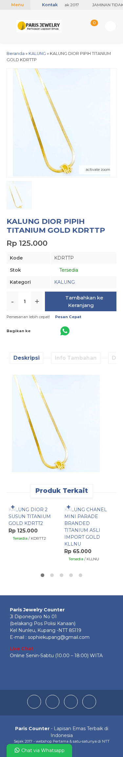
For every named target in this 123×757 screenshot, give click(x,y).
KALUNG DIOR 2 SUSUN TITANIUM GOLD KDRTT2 (30, 516)
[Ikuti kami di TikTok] (71, 707)
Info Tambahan (76, 358)
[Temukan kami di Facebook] (34, 707)
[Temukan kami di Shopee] (89, 707)
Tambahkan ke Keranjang (83, 301)
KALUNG (64, 282)
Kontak (49, 4)
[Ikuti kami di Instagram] (53, 707)
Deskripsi (26, 358)
